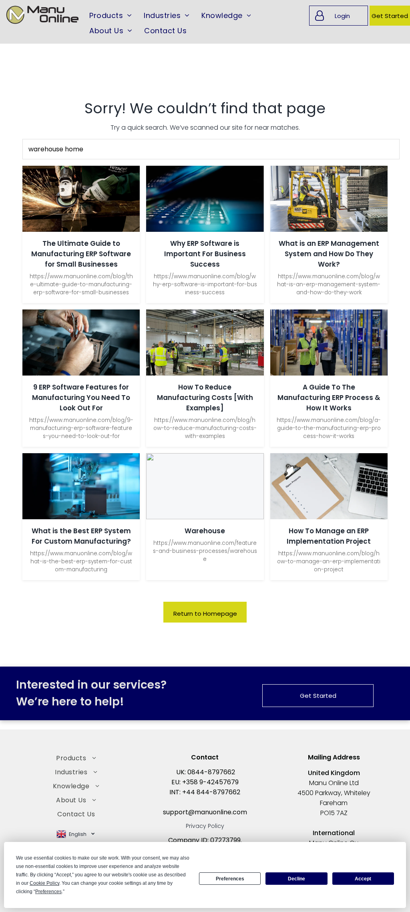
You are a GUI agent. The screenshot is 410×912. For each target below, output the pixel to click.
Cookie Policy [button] (44, 883)
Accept (363, 879)
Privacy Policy (205, 826)
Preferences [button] (48, 891)
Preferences (230, 879)
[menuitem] (110, 15)
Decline (296, 879)
